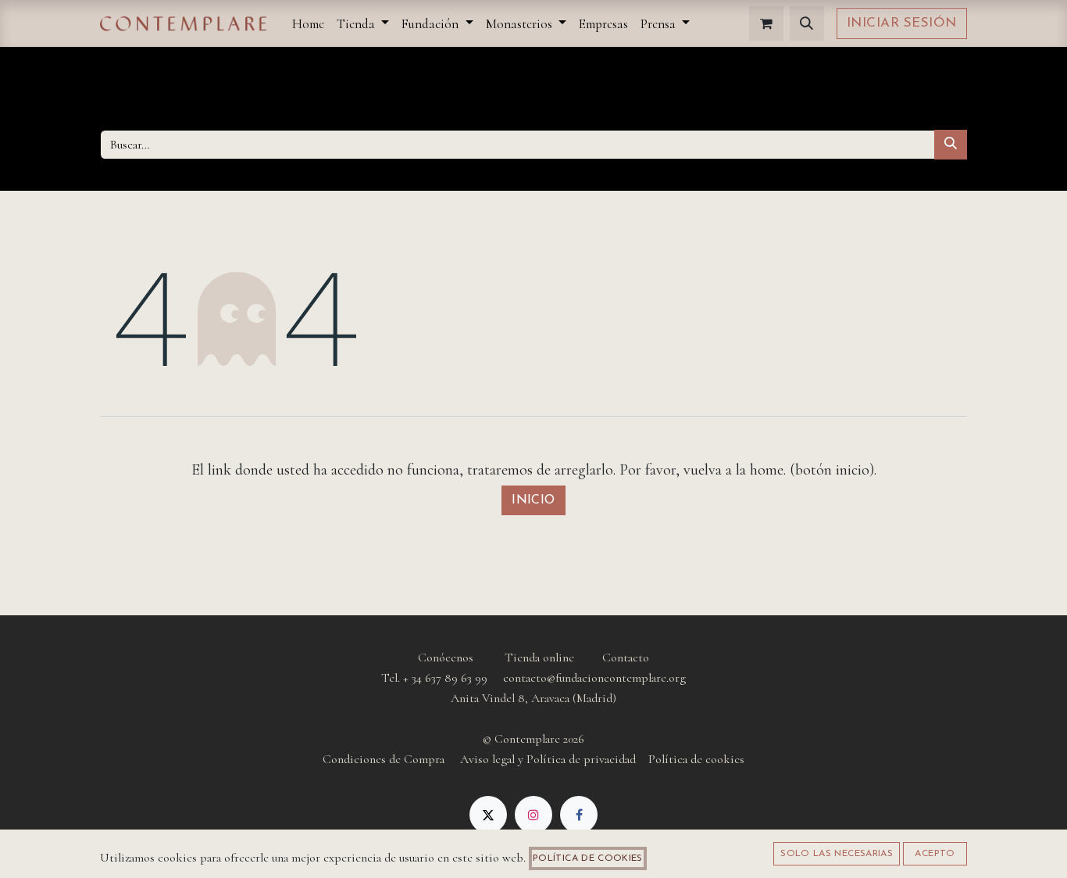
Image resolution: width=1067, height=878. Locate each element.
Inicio (533, 500)
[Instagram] (533, 814)
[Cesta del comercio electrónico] (766, 23)
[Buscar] (950, 144)
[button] (807, 23)
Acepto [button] (935, 853)
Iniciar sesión (902, 23)
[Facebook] (579, 814)
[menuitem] (308, 24)
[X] (488, 814)
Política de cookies (588, 858)
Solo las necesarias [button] (836, 853)
